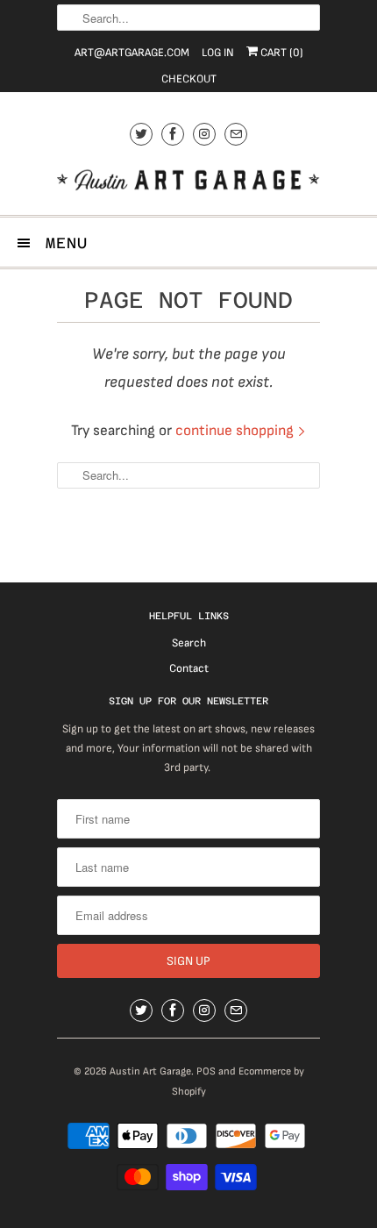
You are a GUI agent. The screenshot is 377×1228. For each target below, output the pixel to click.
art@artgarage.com (132, 53)
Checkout (189, 79)
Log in (218, 53)
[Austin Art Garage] (188, 182)
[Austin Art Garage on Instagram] (204, 134)
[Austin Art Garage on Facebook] (172, 134)
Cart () (280, 53)
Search (189, 643)
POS (206, 1071)
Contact (189, 668)
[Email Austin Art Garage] (235, 134)
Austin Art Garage (150, 1071)
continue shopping (236, 430)
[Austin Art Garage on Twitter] (141, 134)
